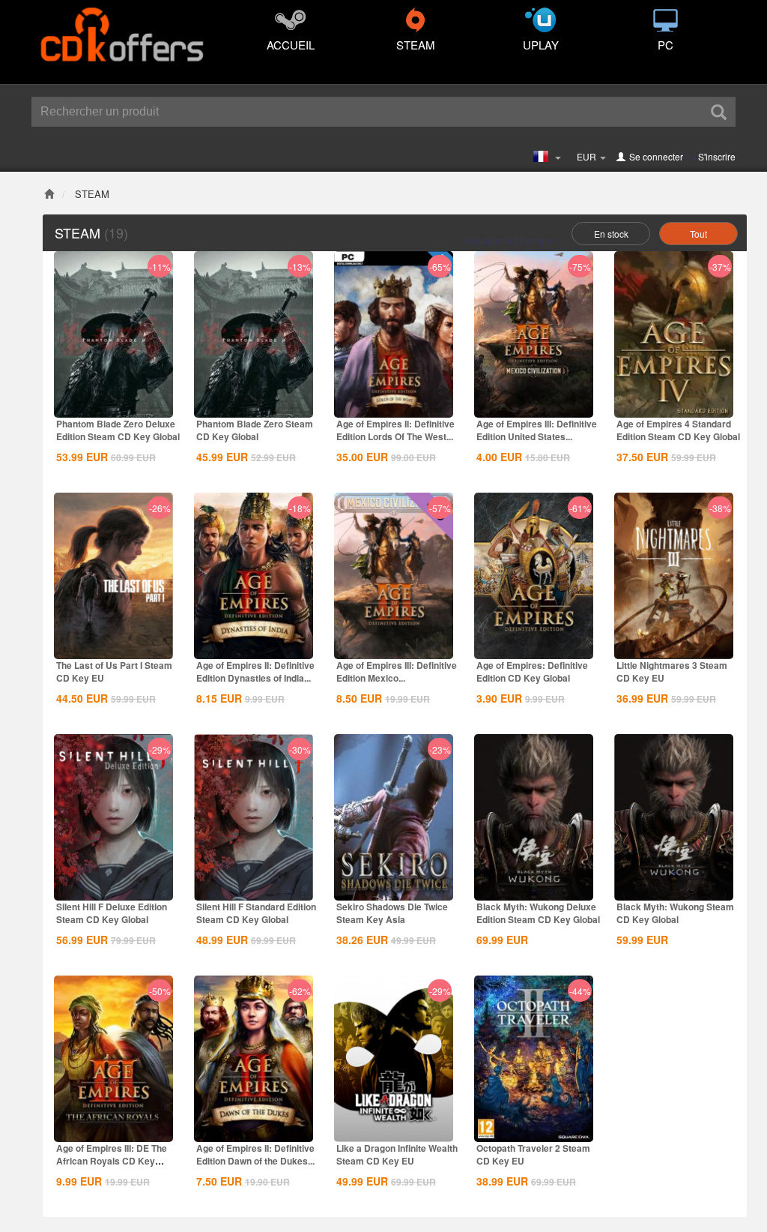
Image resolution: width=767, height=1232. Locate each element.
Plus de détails (114, 404)
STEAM (415, 44)
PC (665, 44)
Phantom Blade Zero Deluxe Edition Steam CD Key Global (118, 430)
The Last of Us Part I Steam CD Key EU (114, 671)
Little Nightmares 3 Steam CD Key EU (671, 671)
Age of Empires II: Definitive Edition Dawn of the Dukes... (255, 1154)
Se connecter (656, 156)
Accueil (291, 44)
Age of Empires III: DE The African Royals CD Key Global (111, 1160)
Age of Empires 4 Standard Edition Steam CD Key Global (678, 430)
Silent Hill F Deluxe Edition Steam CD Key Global (111, 913)
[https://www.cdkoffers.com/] (121, 27)
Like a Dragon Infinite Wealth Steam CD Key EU (397, 1154)
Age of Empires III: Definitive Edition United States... (536, 430)
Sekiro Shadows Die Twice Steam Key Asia (392, 913)
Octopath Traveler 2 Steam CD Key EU (533, 1154)
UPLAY (541, 44)
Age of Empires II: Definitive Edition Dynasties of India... (255, 671)
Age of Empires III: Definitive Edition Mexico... (396, 671)
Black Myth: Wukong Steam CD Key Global (675, 913)
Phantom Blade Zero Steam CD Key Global (254, 430)
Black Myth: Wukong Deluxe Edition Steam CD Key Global (538, 913)
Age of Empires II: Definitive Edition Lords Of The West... (395, 430)
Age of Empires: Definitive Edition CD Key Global (532, 671)
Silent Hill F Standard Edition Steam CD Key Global (256, 913)
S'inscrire (717, 156)
